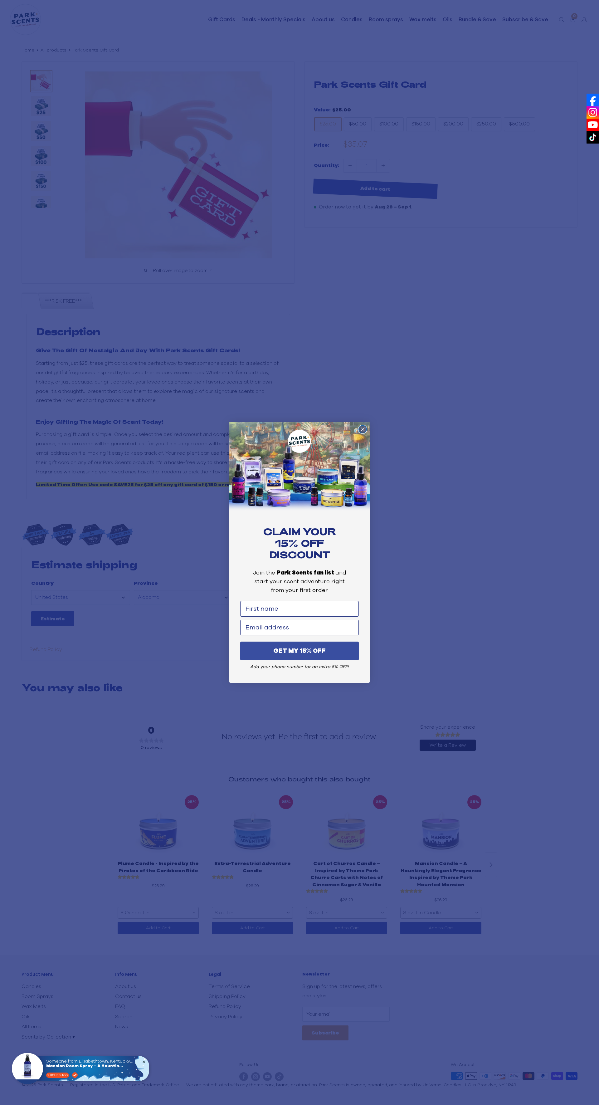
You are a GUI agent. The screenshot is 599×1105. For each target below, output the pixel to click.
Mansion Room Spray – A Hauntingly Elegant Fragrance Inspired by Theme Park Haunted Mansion (85, 1066)
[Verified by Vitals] (75, 1075)
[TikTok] (593, 137)
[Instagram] (593, 112)
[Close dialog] (363, 429)
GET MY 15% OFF (299, 651)
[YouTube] (593, 125)
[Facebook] (593, 100)
